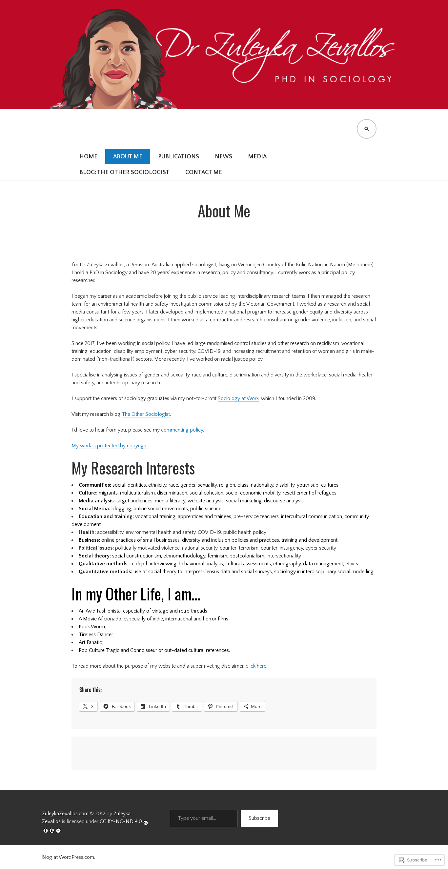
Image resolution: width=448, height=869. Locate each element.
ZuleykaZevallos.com (65, 814)
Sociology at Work (238, 398)
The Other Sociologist (146, 414)
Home (88, 156)
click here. (256, 666)
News (223, 156)
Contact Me (203, 172)
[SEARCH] (367, 129)
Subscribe (259, 818)
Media (257, 156)
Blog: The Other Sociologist (124, 172)
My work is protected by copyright (109, 446)
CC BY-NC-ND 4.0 (121, 821)
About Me (127, 156)
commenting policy (182, 430)
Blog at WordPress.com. (68, 857)
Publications (178, 156)
